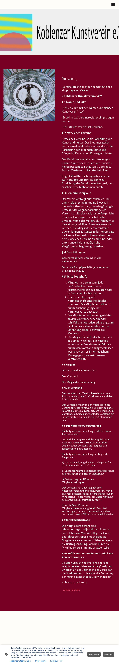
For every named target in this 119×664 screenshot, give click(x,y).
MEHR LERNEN (71, 590)
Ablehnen (108, 654)
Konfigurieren (56, 661)
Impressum (40, 661)
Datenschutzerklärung (20, 661)
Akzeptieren (94, 654)
